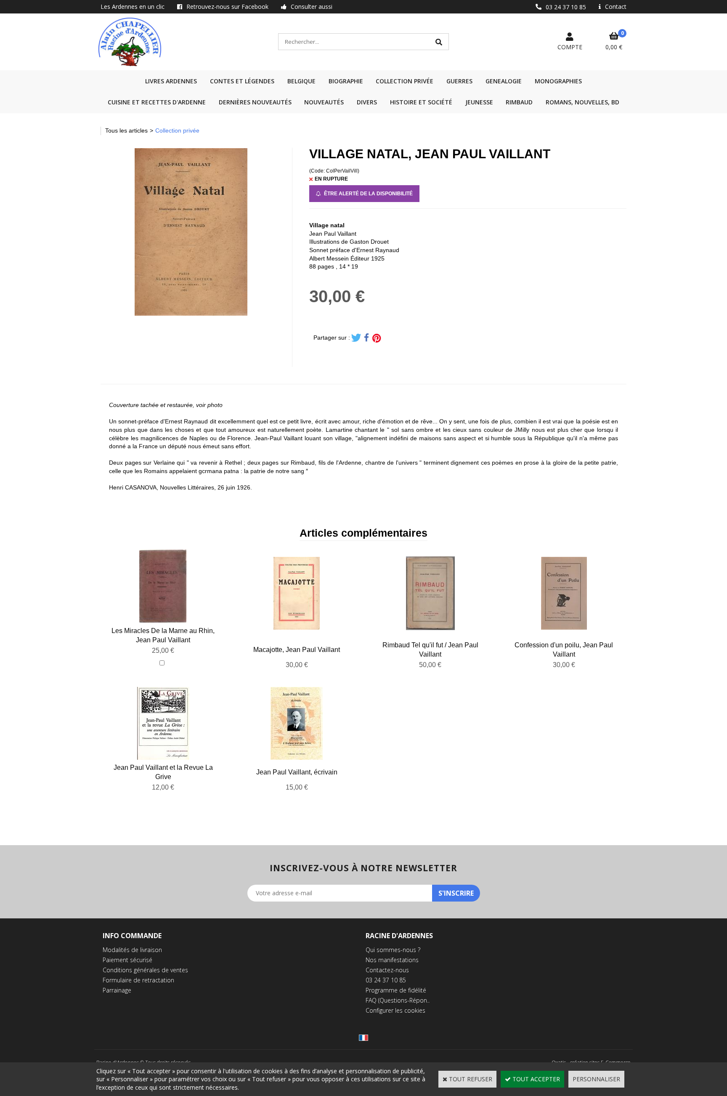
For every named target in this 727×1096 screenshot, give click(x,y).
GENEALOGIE (504, 81)
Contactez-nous (387, 970)
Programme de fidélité (396, 990)
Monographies (558, 81)
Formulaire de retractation (138, 980)
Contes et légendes (242, 81)
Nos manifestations (392, 960)
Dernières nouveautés (255, 102)
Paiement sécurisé (127, 960)
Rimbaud (519, 102)
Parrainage (117, 990)
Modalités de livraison (132, 950)
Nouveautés (324, 102)
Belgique (301, 81)
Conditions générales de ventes (145, 970)
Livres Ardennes (171, 81)
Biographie (346, 81)
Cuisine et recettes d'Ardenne (157, 102)
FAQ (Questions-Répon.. (398, 1000)
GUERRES (459, 81)
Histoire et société (421, 102)
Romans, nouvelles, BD (582, 102)
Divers (367, 102)
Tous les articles (126, 130)
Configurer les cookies (395, 1010)
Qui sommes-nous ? (393, 950)
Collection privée (404, 81)
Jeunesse (479, 102)
